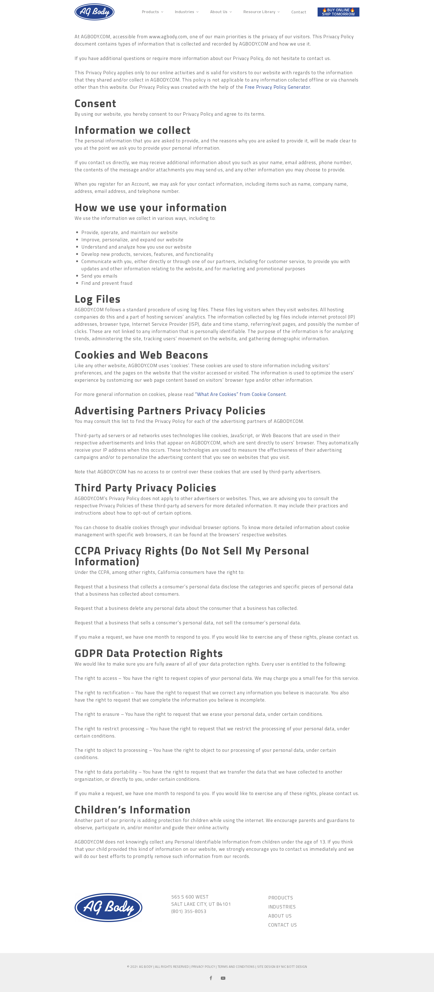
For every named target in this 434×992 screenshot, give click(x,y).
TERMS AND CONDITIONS (236, 966)
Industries (184, 12)
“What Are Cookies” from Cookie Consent (240, 394)
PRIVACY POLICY (203, 966)
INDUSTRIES (282, 906)
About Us (219, 12)
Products (150, 12)
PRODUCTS (280, 897)
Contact (299, 12)
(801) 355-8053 (188, 911)
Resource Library (259, 12)
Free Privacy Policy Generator (277, 87)
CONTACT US (282, 924)
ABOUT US (280, 915)
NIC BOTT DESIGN (294, 966)
